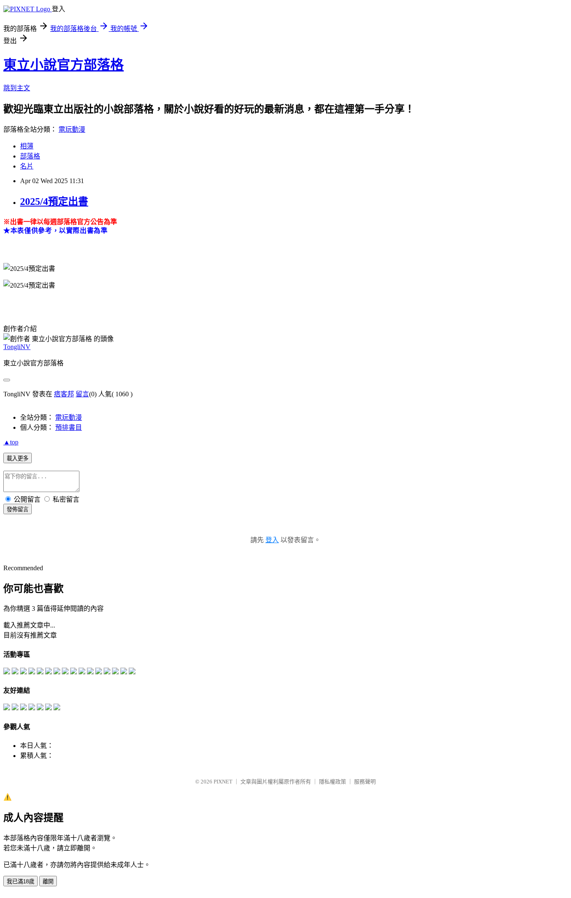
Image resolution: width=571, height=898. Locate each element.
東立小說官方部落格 (63, 64)
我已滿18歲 (20, 881)
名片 (26, 166)
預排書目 (68, 427)
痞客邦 (64, 394)
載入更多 (17, 458)
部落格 (30, 156)
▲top (10, 442)
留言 (82, 394)
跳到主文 (16, 88)
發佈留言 (17, 509)
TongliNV (17, 346)
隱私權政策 (332, 781)
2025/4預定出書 (54, 201)
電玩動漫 (72, 129)
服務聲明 (365, 781)
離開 (48, 881)
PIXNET (223, 781)
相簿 (26, 146)
